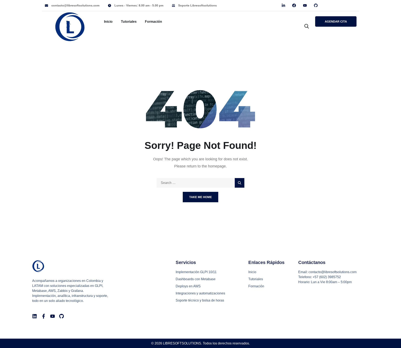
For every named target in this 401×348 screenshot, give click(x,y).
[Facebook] (294, 5)
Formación (153, 21)
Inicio (108, 21)
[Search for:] (200, 183)
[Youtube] (305, 5)
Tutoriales (129, 21)
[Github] (316, 5)
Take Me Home (200, 197)
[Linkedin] (34, 316)
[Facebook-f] (43, 316)
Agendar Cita (336, 21)
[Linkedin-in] (283, 5)
